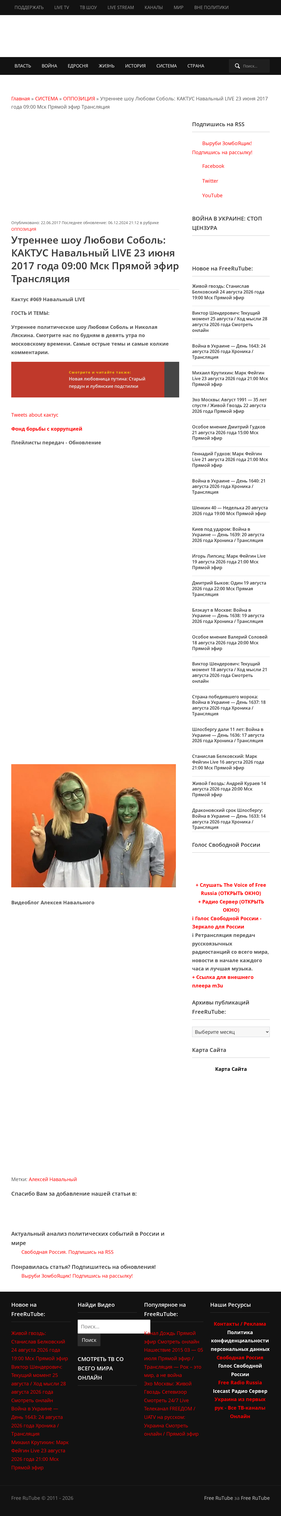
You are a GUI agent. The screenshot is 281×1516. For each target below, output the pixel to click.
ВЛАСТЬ (23, 66)
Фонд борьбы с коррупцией (46, 428)
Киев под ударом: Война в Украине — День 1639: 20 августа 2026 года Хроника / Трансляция (228, 535)
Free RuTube (218, 1498)
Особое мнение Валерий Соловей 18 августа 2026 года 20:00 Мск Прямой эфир (230, 642)
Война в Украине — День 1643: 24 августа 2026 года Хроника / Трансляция (229, 351)
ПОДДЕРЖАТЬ (29, 7)
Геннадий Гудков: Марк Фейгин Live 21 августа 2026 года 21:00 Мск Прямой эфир (230, 459)
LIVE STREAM (121, 7)
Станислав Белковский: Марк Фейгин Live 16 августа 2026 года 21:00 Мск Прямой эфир (228, 762)
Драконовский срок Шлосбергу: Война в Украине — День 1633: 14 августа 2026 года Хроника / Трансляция (229, 818)
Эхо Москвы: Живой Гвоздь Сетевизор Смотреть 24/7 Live (168, 1392)
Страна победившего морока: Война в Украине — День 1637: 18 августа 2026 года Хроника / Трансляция (229, 705)
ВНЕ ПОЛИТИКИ (211, 7)
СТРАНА (195, 66)
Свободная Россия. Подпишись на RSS (67, 1252)
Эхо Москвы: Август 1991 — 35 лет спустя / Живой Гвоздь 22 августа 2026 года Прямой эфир (229, 405)
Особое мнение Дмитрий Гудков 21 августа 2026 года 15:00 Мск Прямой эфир (228, 432)
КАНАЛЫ (154, 7)
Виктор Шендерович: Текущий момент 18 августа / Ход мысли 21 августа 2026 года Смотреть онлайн (229, 672)
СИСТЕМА (166, 66)
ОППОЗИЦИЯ (79, 98)
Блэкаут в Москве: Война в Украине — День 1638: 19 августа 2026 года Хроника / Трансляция (228, 616)
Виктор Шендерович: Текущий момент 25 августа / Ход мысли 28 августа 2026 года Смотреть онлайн (229, 321)
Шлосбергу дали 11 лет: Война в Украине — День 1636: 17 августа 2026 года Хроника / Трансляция (228, 735)
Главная (20, 98)
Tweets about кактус (34, 414)
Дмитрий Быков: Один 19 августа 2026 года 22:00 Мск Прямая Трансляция (229, 588)
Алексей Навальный (53, 1179)
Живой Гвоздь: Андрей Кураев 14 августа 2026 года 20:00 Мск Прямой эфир (229, 789)
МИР (179, 7)
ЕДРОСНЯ (78, 66)
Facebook (212, 166)
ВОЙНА (49, 66)
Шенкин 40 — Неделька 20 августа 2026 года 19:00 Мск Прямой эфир (230, 510)
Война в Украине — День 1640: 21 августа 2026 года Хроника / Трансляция (229, 486)
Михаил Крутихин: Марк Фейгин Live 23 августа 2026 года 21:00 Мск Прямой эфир (230, 378)
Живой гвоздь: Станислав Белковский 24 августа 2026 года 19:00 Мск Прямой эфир (228, 292)
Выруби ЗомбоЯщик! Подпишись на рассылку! (76, 1275)
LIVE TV (61, 7)
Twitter (209, 180)
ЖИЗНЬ (106, 66)
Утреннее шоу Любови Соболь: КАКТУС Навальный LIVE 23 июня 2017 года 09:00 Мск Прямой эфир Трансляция (95, 259)
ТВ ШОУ (88, 7)
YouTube (212, 195)
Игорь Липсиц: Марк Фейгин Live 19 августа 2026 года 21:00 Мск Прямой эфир (229, 562)
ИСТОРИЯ (135, 66)
